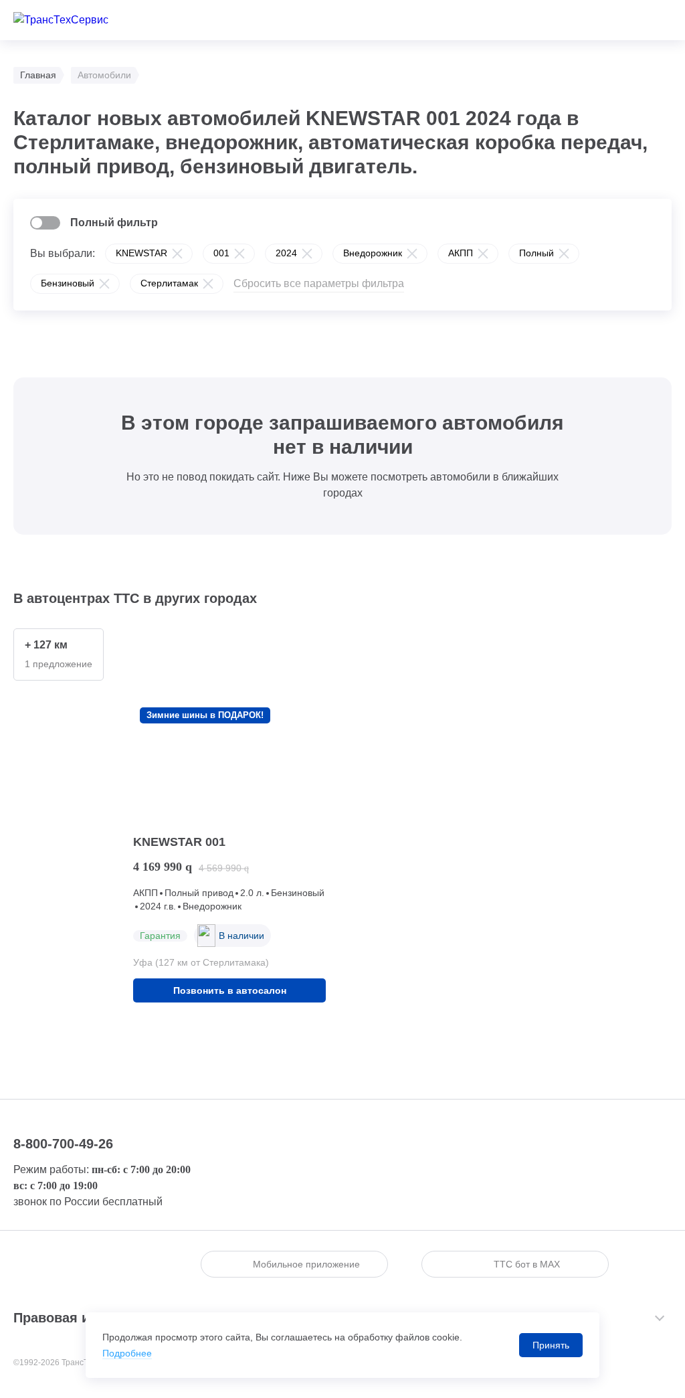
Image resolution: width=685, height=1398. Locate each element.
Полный (536, 253)
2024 (286, 253)
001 (221, 253)
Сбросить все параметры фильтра (318, 283)
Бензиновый (67, 283)
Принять (550, 1345)
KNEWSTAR (141, 253)
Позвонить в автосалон (229, 990)
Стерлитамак (169, 283)
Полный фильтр (114, 222)
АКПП (460, 253)
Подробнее (127, 1353)
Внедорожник (372, 253)
